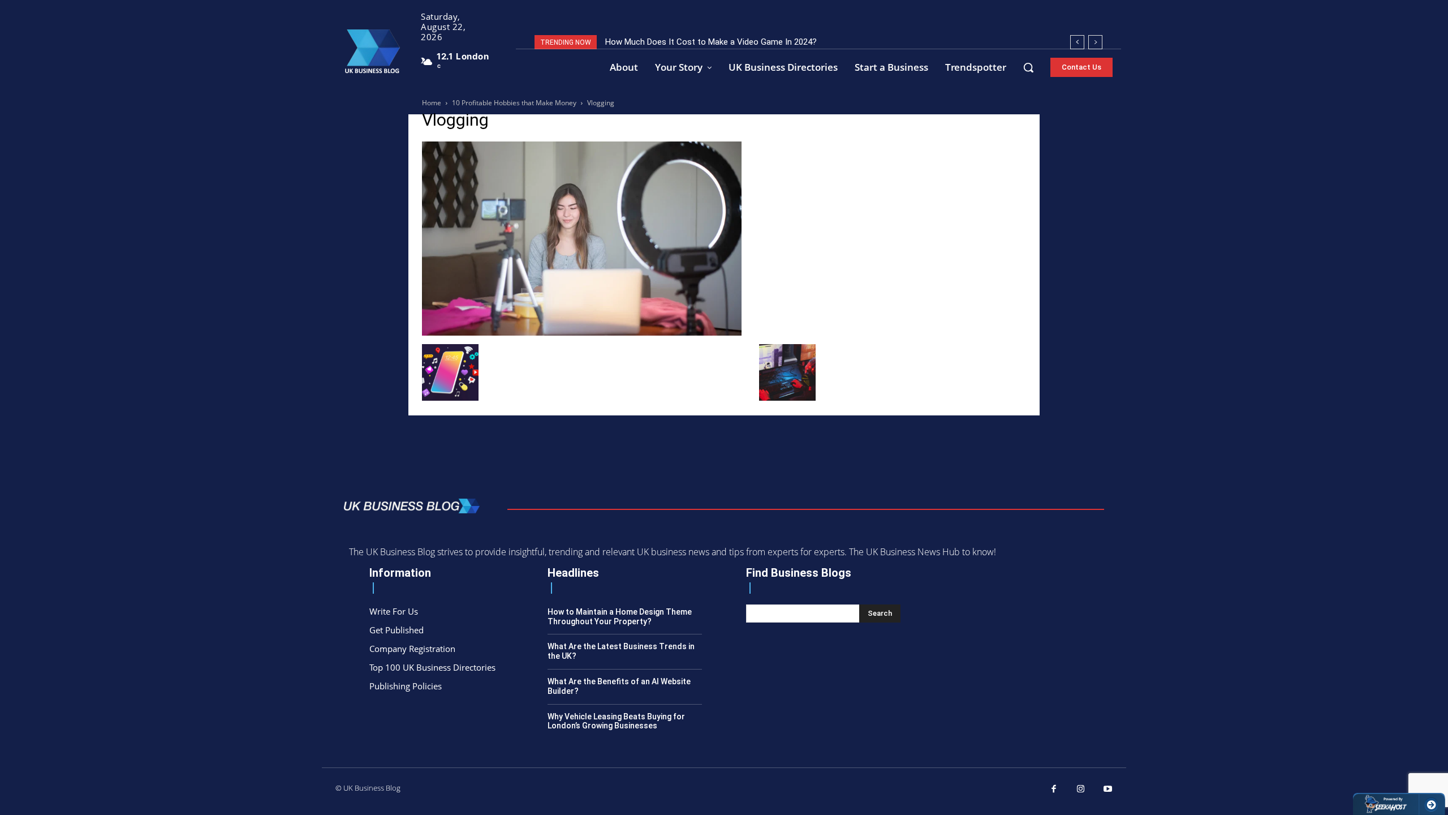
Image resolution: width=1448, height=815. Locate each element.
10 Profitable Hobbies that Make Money (514, 103)
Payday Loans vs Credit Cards (667, 42)
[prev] (1077, 42)
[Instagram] (1081, 789)
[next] (1095, 42)
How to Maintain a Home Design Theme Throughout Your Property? (620, 616)
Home (431, 103)
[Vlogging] (582, 332)
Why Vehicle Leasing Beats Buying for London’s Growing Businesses (616, 721)
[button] (1028, 67)
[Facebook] (1054, 789)
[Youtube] (1108, 789)
